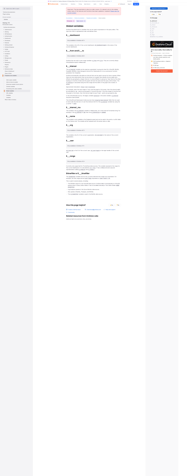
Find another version (7, 24)
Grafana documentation (79, 18)
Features (7, 42)
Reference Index (9, 69)
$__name (152, 28)
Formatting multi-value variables (14, 88)
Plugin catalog (6, 14)
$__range (152, 34)
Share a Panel (8, 73)
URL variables (9, 93)
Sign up (136, 4)
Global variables (10, 91)
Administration (8, 29)
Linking (6, 55)
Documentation (69, 18)
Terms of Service (62, 1)
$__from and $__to (154, 22)
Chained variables (10, 86)
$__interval (152, 24)
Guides (6, 49)
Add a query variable (11, 80)
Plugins (6, 66)
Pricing (80, 4)
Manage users (8, 58)
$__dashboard (153, 21)
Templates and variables (91, 18)
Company (106, 4)
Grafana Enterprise (9, 47)
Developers (7, 40)
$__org (151, 30)
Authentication (8, 36)
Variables (8, 95)
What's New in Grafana (10, 99)
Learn (95, 4)
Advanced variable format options (14, 84)
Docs (101, 4)
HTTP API (7, 51)
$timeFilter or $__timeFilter (156, 36)
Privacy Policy (72, 1)
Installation (7, 53)
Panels (6, 60)
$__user (152, 32)
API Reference (8, 34)
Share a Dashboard (9, 71)
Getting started (8, 45)
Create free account (162, 71)
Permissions (7, 62)
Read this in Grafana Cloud (158, 8)
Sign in (129, 4)
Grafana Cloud (64, 4)
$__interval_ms (153, 26)
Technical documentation (9, 12)
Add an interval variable (12, 82)
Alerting (7, 31)
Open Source (87, 4)
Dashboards (8, 38)
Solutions (73, 4)
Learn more (107, 1)
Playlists (7, 64)
